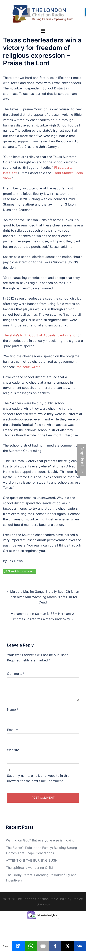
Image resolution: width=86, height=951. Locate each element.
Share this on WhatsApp (22, 571)
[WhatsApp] (31, 946)
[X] (67, 946)
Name (12, 709)
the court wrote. (29, 367)
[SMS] (18, 946)
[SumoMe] (80, 946)
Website (13, 750)
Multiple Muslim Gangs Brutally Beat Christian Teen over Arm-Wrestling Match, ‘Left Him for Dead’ (44, 597)
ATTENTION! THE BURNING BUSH (31, 860)
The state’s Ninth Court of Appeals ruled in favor (40, 335)
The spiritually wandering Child (29, 868)
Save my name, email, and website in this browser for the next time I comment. (38, 778)
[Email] (43, 946)
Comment (15, 674)
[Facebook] (55, 946)
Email (12, 730)
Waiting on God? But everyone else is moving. (40, 840)
